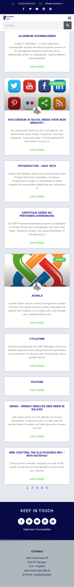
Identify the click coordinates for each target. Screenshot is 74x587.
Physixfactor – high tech (37, 165)
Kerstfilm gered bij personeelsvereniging (37, 214)
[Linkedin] (43, 9)
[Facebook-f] (23, 9)
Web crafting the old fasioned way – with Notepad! (37, 454)
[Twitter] (30, 9)
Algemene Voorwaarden (37, 36)
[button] (69, 18)
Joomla (37, 295)
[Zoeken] (68, 25)
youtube (36, 381)
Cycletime (37, 338)
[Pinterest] (50, 9)
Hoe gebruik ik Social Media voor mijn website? (37, 121)
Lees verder (37, 67)
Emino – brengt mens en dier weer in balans (37, 408)
